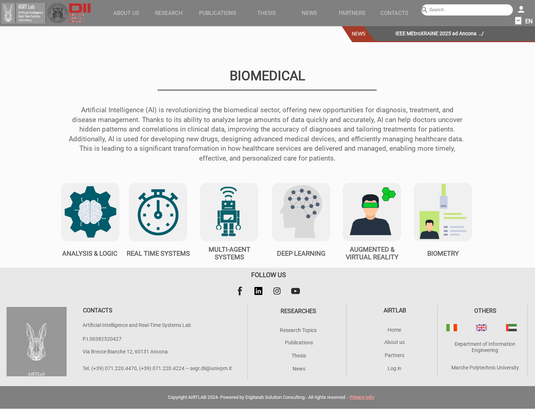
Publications (299, 342)
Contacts (394, 13)
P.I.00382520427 (102, 339)
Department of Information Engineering (485, 347)
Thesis (299, 356)
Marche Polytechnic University (485, 367)
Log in (394, 368)
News (309, 13)
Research (169, 13)
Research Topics (298, 330)
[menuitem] (126, 13)
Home (394, 330)
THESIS (266, 13)
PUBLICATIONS (217, 13)
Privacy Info (362, 397)
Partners (352, 13)
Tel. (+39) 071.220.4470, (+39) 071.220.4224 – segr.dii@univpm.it (157, 368)
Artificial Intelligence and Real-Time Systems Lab (137, 325)
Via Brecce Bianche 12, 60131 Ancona (125, 352)
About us (126, 13)
